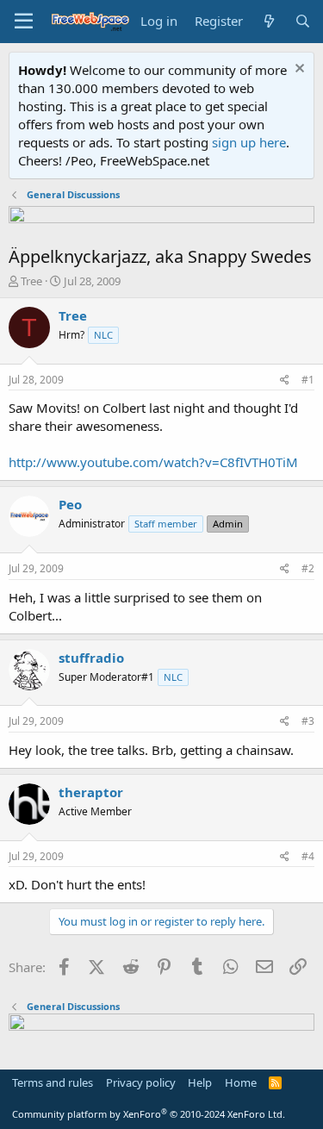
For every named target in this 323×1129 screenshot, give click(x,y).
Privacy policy (141, 1082)
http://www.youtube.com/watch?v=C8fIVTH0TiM (153, 462)
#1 (307, 379)
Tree (31, 281)
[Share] (284, 380)
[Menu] (23, 21)
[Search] (303, 21)
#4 (307, 856)
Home (241, 1082)
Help (200, 1082)
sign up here (249, 142)
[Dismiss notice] (297, 70)
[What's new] (268, 21)
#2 (307, 568)
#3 (307, 721)
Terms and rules (52, 1082)
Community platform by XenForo (148, 1113)
